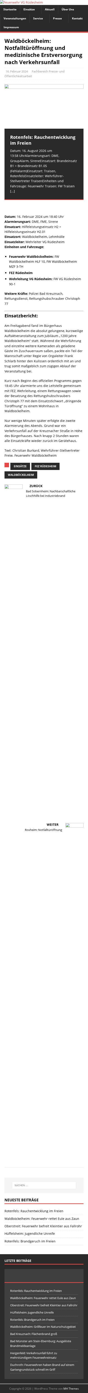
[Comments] (70, 1275)
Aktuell (50, 9)
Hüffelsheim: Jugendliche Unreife (30, 1233)
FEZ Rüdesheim (45, 466)
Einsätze (29, 9)
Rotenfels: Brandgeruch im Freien (30, 1241)
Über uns (68, 9)
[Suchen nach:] (44, 1185)
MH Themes (71, 1389)
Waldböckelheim (21, 475)
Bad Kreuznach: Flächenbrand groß (33, 1334)
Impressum (11, 27)
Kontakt (77, 18)
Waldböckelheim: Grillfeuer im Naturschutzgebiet (43, 1327)
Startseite (9, 9)
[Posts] (18, 1275)
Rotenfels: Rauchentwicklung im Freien (34, 1211)
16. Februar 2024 (17, 71)
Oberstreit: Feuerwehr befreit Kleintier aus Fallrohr (43, 1226)
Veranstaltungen (15, 18)
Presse (57, 18)
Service (38, 18)
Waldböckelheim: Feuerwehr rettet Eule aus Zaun (42, 1218)
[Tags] (44, 1275)
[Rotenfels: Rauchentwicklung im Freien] (44, 106)
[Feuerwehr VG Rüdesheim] (21, 2)
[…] (12, 191)
